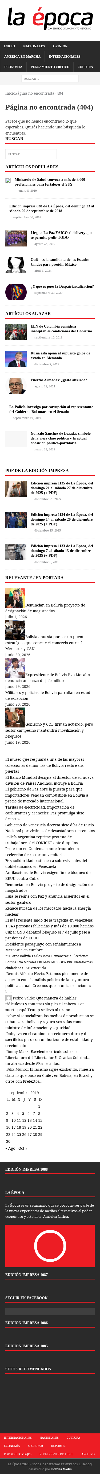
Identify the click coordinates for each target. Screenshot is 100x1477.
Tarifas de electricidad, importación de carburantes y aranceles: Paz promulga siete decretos (44, 813)
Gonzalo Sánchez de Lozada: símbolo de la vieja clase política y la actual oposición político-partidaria (61, 438)
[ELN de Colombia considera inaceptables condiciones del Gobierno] (16, 336)
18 (19, 1127)
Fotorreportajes (17, 1454)
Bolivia (25, 956)
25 (19, 1134)
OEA (62, 962)
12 (24, 1120)
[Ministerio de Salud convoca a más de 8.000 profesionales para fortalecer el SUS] (8, 180)
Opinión (60, 46)
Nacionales (34, 46)
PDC (70, 962)
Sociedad (35, 1446)
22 (40, 1127)
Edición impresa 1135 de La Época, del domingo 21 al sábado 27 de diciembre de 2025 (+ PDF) (62, 488)
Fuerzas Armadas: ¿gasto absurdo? (59, 380)
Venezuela (38, 968)
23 (8, 1134)
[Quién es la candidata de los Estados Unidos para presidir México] (16, 270)
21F (8, 956)
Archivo (88, 1454)
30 (8, 1141)
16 (8, 1127)
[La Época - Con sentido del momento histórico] (50, 18)
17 (13, 1127)
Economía (13, 67)
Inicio (9, 46)
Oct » (22, 1148)
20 (29, 1127)
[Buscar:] (50, 78)
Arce (15, 956)
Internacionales (65, 56)
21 (35, 1127)
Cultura (85, 67)
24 (13, 1134)
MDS (54, 962)
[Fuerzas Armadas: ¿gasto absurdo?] (16, 390)
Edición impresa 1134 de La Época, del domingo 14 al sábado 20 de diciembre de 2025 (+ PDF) (62, 519)
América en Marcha (22, 56)
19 (24, 1127)
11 (19, 1120)
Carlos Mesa (41, 956)
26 (24, 1134)
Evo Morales (26, 962)
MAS (46, 962)
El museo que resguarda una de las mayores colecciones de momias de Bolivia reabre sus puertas (44, 765)
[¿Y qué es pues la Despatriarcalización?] (16, 296)
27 (29, 1134)
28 (35, 1134)
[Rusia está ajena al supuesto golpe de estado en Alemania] (16, 363)
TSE (27, 968)
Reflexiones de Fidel (56, 1454)
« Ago (10, 1148)
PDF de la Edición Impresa (37, 470)
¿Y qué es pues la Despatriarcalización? (62, 286)
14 (35, 1120)
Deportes (58, 1446)
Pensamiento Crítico (50, 67)
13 (29, 1120)
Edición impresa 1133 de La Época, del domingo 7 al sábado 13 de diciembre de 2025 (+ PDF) (62, 551)
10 (13, 1120)
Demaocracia (61, 956)
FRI (39, 962)
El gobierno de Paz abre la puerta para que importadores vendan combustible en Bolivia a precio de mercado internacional (46, 795)
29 (40, 1134)
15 (40, 1120)
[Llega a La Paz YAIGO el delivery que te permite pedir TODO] (16, 243)
